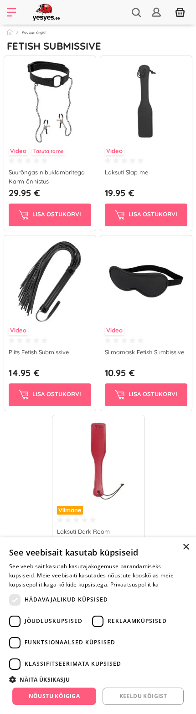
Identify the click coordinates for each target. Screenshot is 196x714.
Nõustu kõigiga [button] (54, 696)
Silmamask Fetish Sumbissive (144, 352)
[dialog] (98, 625)
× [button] (185, 547)
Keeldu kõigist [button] (143, 696)
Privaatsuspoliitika (134, 584)
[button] (98, 679)
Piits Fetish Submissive (39, 352)
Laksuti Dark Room (83, 531)
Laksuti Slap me (126, 172)
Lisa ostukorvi (56, 214)
